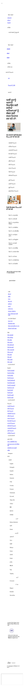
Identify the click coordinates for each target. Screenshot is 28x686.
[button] (14, 32)
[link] (14, 18)
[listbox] (14, 528)
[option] (14, 463)
